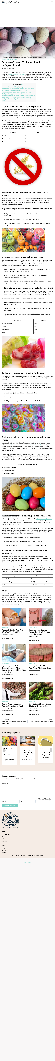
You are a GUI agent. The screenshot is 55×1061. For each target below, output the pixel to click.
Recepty (4, 848)
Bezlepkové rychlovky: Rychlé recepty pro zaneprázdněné (14, 721)
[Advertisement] (27, 14)
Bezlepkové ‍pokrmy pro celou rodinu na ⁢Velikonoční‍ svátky (18, 95)
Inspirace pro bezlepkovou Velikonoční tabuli (14, 90)
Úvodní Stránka (6, 834)
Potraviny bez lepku (12, 59)
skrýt (22, 84)
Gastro (4, 852)
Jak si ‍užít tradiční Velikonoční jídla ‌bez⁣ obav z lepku (16, 97)
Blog (3, 836)
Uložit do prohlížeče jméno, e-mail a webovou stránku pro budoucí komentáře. (45, 800)
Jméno (4, 801)
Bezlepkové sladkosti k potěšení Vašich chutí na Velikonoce (18, 99)
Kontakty (4, 841)
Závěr (3, 100)
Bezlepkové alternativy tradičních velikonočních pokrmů (18, 88)
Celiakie (4, 59)
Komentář (5, 783)
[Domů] (2, 57)
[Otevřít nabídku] (52, 2)
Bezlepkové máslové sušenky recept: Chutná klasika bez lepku (9, 753)
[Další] (51, 750)
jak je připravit (35, 106)
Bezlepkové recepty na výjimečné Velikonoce (14, 93)
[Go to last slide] (4, 750)
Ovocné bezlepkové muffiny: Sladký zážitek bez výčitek (27, 753)
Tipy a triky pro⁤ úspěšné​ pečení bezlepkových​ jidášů (16, 92)
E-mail (22, 801)
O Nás (3, 839)
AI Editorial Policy (27, 862)
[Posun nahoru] (51, 1059)
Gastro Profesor (7, 68)
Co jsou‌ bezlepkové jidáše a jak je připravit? (14, 87)
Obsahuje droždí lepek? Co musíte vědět (42, 720)
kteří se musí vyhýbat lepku (17, 74)
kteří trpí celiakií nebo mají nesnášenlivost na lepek (26, 445)
